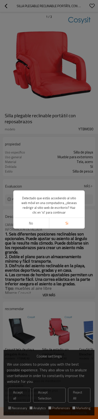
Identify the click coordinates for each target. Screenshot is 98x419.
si (66, 223)
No (31, 223)
